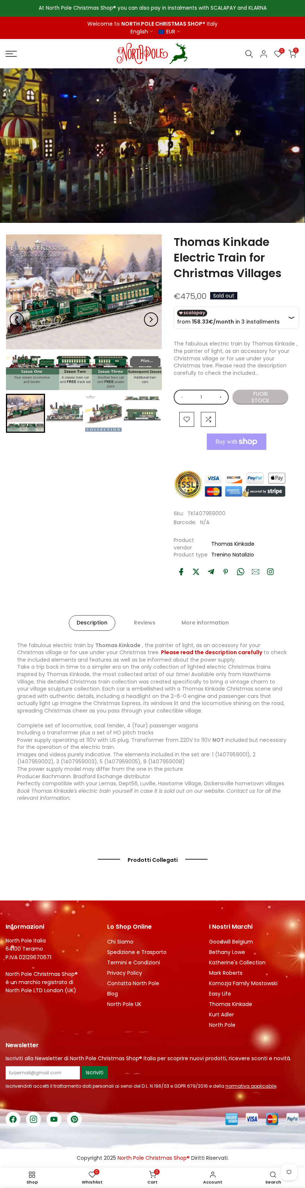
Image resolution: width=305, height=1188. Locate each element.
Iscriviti (94, 1072)
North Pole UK (124, 1004)
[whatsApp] (240, 571)
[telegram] (210, 571)
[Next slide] (151, 319)
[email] (255, 571)
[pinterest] (225, 571)
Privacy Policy (124, 973)
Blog (112, 993)
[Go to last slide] (17, 319)
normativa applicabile (250, 1086)
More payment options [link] (236, 458)
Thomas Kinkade (232, 544)
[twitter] (196, 571)
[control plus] (222, 397)
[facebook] (181, 571)
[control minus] (180, 397)
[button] (25, 413)
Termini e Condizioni (133, 962)
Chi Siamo (120, 941)
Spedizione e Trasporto (137, 952)
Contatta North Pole (133, 983)
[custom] (270, 571)
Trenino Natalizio (232, 554)
